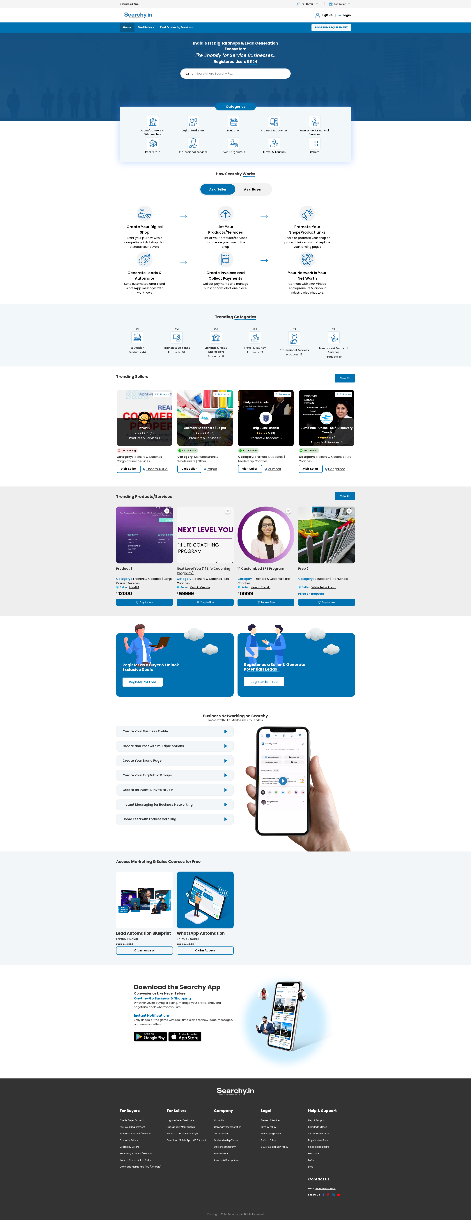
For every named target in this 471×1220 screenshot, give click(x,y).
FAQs (311, 1160)
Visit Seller (128, 469)
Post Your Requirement (132, 1127)
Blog (310, 1166)
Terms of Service (270, 1120)
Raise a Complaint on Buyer (182, 1133)
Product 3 (124, 568)
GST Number (221, 1133)
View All (345, 378)
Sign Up (327, 15)
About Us (219, 1120)
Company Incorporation (227, 1127)
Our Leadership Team (226, 1140)
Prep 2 (303, 568)
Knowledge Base (317, 1127)
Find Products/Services (176, 27)
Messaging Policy (271, 1133)
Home (127, 27)
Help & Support (316, 1120)
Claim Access (144, 950)
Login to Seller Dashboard (181, 1120)
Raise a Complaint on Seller (135, 1160)
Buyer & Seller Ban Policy (274, 1146)
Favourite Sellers (129, 1140)
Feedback (313, 1153)
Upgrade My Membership (181, 1127)
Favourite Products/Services (135, 1133)
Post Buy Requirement (331, 27)
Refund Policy (268, 1140)
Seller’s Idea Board (318, 1146)
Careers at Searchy (225, 1146)
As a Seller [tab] (217, 189)
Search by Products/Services (136, 1153)
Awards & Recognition (226, 1160)
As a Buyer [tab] (253, 189)
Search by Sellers (129, 1146)
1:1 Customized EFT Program (261, 568)
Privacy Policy (268, 1127)
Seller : (129, 587)
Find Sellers (146, 27)
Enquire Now (146, 602)
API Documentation (319, 1133)
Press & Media (221, 1153)
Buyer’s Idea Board (319, 1140)
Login (346, 15)
